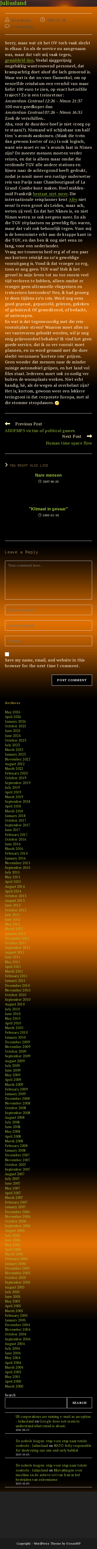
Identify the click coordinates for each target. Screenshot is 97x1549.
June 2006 (13, 1240)
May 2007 (12, 1188)
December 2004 (17, 1324)
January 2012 (15, 933)
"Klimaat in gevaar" (48, 509)
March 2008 (14, 1141)
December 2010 (17, 985)
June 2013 (13, 905)
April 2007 (13, 1193)
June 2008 (13, 1126)
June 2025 (13, 730)
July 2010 (12, 1009)
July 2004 (12, 1348)
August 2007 (15, 1174)
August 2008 (15, 1117)
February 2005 (16, 1315)
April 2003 (13, 1372)
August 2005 (15, 1287)
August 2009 (15, 1061)
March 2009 (14, 1084)
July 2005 (12, 1292)
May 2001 (12, 1376)
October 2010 (15, 994)
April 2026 (13, 716)
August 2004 (15, 1343)
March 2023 (14, 749)
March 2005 (14, 1310)
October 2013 (15, 895)
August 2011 (15, 952)
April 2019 (13, 792)
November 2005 (17, 1273)
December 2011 (17, 938)
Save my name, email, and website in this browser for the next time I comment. (45, 662)
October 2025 (15, 726)
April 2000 (13, 1381)
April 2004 (13, 1362)
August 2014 (15, 886)
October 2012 (15, 910)
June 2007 (13, 1183)
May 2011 (12, 962)
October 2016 (15, 839)
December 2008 (17, 1098)
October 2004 (15, 1334)
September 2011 (18, 947)
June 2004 (13, 1353)
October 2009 (15, 1051)
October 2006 (15, 1221)
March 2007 (14, 1197)
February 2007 (16, 1202)
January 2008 (15, 1150)
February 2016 (16, 853)
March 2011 (14, 971)
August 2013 (15, 900)
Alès (73, 199)
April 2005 (13, 1306)
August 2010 (15, 1004)
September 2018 (18, 801)
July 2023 (12, 745)
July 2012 (12, 914)
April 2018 (13, 806)
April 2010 (13, 1023)
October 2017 (15, 820)
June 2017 (13, 829)
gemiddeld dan (19, 60)
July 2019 (12, 787)
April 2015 (13, 881)
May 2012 (12, 924)
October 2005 (15, 1277)
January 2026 (15, 721)
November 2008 (17, 1103)
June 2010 (13, 1013)
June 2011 (13, 957)
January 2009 (15, 1094)
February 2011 (16, 976)
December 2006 (17, 1211)
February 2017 (16, 834)
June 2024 (13, 735)
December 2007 (17, 1155)
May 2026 (12, 712)
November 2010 (17, 990)
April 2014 (13, 891)
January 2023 (15, 754)
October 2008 (15, 1108)
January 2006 (15, 1263)
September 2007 (18, 1169)
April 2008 (13, 1136)
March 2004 (14, 1367)
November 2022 (17, 759)
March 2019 (14, 796)
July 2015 (12, 872)
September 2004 (18, 1339)
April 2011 (13, 966)
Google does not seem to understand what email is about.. (48, 1423)
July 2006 (12, 1235)
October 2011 (15, 943)
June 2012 (13, 919)
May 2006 (12, 1244)
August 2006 (15, 1230)
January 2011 (15, 980)
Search (10, 1395)
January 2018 (15, 815)
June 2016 (13, 844)
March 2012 (14, 928)
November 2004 (17, 1329)
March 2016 (14, 848)
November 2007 (17, 1160)
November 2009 (17, 1046)
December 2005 (17, 1268)
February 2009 (16, 1089)
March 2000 (14, 1386)
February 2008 (16, 1145)
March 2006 (14, 1254)
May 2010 (12, 1018)
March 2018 (14, 811)
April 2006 (13, 1249)
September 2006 (18, 1225)
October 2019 (15, 778)
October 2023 (15, 740)
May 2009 (12, 1075)
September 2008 (18, 1112)
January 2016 (15, 858)
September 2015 (18, 867)
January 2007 (15, 1207)
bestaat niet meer (50, 193)
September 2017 (18, 825)
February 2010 (16, 1032)
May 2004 (12, 1357)
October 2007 (15, 1164)
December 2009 (17, 1042)
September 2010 (18, 999)
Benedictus (21, 20)
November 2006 (17, 1216)
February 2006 (16, 1258)
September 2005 (18, 1282)
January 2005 (15, 1320)
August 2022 (15, 764)
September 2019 (18, 782)
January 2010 (15, 1037)
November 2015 (17, 863)
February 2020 (16, 773)
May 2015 (12, 877)
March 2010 (14, 1027)
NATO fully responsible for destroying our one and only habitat (54, 1448)
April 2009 (13, 1079)
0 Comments (23, 26)
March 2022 (14, 768)
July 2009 (12, 1065)
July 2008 (12, 1122)
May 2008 (12, 1131)
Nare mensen (48, 475)
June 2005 (13, 1296)
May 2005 (12, 1301)
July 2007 (12, 1178)
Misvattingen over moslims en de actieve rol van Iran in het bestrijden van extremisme (49, 1475)
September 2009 (18, 1056)
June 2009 (13, 1070)
